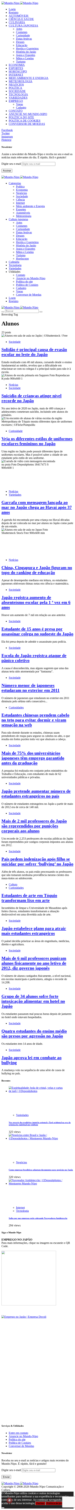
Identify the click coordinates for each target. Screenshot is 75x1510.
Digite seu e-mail (11, 163)
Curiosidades (16, 707)
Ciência (20, 199)
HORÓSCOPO (18, 71)
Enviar (6, 1477)
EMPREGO (16, 100)
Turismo (20, 61)
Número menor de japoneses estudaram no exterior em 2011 (30, 688)
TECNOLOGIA (18, 94)
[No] (2, 1507)
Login (12, 9)
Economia (22, 189)
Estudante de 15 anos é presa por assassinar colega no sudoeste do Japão (37, 631)
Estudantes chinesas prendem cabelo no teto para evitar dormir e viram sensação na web (35, 720)
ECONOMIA (17, 64)
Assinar (7, 170)
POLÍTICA (15, 87)
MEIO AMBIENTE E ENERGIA (28, 78)
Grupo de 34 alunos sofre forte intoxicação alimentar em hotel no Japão (33, 1001)
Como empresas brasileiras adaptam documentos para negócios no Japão (41, 1170)
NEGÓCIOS (16, 84)
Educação (21, 45)
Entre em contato (18, 1432)
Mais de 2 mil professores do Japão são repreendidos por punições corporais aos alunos (34, 826)
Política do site (24, 281)
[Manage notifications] (9, 1500)
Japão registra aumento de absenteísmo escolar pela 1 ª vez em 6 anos (35, 602)
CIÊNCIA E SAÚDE (21, 19)
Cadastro (21, 107)
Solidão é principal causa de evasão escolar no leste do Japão (34, 352)
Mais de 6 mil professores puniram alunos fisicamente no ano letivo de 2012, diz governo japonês (33, 963)
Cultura (13, 884)
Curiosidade (23, 35)
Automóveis (23, 212)
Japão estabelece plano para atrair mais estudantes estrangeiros (33, 931)
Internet (20, 202)
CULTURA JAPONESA (23, 25)
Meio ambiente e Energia (30, 206)
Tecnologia (22, 1210)
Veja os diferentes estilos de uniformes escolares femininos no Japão (36, 441)
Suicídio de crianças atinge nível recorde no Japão (31, 398)
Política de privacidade (59, 1503)
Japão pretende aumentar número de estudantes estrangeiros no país (36, 793)
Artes (19, 28)
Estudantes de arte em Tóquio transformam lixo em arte (29, 898)
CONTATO (16, 110)
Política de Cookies (27, 284)
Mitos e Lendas (25, 58)
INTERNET (16, 74)
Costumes (21, 32)
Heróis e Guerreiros (27, 48)
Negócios (21, 193)
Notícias (13, 384)
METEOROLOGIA (20, 81)
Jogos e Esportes (25, 55)
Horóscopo (22, 258)
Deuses (20, 42)
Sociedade (22, 196)
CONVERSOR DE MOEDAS (27, 123)
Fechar (40, 1503)
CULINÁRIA (17, 22)
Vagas (19, 104)
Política (20, 186)
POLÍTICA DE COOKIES (24, 120)
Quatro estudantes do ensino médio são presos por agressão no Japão (34, 1033)
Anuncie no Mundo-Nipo (30, 278)
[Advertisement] (37, 1382)
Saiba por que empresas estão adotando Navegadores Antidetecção (38, 1218)
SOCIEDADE (17, 91)
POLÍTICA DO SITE (21, 117)
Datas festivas (24, 38)
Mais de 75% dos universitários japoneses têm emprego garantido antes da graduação (32, 758)
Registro (13, 12)
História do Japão (26, 51)
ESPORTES (16, 68)
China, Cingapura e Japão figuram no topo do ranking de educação (36, 570)
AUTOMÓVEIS (18, 15)
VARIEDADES (18, 97)
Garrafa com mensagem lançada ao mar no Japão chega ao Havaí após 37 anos (36, 507)
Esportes (21, 209)
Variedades (15, 494)
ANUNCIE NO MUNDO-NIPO (28, 114)
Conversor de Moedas (28, 294)
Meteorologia (23, 216)
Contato (20, 275)
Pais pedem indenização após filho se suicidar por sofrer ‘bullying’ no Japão (37, 861)
